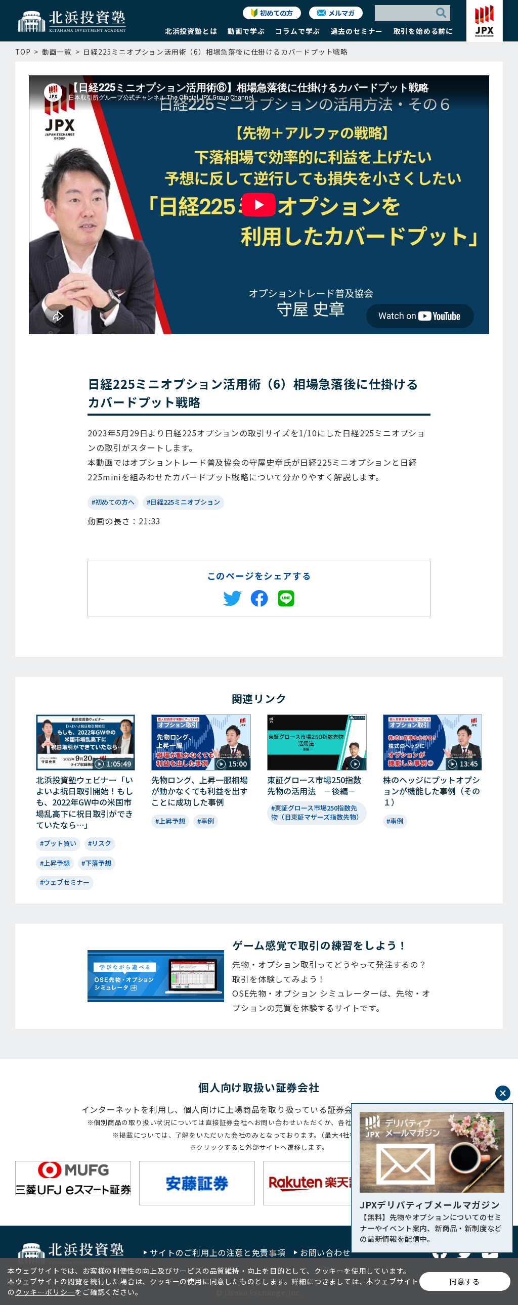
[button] (191, 33)
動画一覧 (57, 52)
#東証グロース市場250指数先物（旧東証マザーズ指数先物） (317, 812)
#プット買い (58, 843)
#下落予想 (96, 863)
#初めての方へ (113, 502)
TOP (22, 52)
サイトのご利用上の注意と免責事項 (218, 1252)
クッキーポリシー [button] (45, 1292)
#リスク (99, 843)
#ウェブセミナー (65, 882)
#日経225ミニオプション (183, 502)
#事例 (205, 821)
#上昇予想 (55, 863)
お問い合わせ (325, 1252)
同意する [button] (465, 1281)
